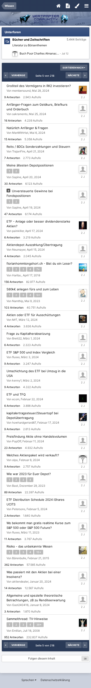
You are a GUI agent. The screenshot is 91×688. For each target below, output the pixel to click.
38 (85, 658)
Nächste (73, 75)
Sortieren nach (73, 67)
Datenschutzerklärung (55, 680)
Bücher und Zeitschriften (31, 39)
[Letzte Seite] (85, 75)
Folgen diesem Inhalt (41, 658)
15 (38, 552)
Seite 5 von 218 (45, 75)
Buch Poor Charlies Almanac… (39, 53)
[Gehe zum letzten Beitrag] (64, 53)
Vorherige (18, 75)
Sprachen (28, 680)
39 (38, 624)
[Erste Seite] (6, 75)
